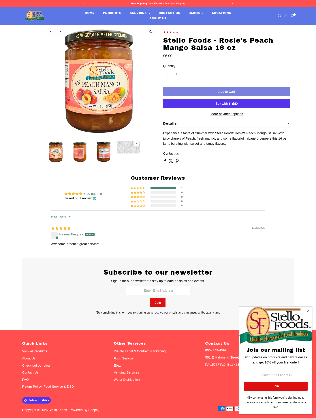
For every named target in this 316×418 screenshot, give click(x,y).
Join (158, 302)
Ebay (117, 365)
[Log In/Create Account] (285, 15)
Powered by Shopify (84, 410)
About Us (158, 18)
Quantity (169, 66)
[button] (138, 188)
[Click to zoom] (150, 32)
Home (90, 12)
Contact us (171, 153)
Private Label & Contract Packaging (140, 351)
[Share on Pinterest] (177, 161)
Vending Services (126, 372)
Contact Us (169, 12)
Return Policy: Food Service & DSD (48, 386)
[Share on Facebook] (165, 161)
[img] (61, 228)
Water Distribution (127, 379)
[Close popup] (308, 311)
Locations (221, 12)
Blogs (195, 12)
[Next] (60, 32)
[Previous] (51, 32)
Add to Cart (226, 91)
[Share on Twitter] (171, 161)
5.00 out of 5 (93, 194)
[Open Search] (279, 15)
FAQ (25, 379)
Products (112, 12)
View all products (34, 351)
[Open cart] (292, 15)
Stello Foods (58, 410)
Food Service (123, 358)
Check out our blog (36, 365)
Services (139, 12)
